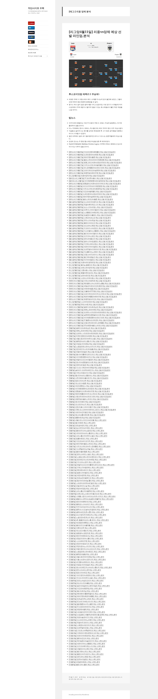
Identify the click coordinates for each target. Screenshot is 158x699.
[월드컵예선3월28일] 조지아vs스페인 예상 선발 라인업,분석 (90, 236)
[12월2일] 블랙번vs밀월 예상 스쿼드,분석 (83, 554)
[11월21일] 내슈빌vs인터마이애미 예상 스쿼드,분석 (87, 612)
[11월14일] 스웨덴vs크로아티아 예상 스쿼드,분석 (86, 625)
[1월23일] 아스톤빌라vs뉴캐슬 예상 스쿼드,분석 (86, 449)
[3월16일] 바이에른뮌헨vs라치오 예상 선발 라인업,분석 (88, 357)
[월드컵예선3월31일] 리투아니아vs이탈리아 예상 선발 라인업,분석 (92, 210)
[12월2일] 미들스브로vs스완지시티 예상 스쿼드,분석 (87, 559)
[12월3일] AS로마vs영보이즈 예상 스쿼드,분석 (85, 544)
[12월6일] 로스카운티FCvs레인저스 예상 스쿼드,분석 (87, 515)
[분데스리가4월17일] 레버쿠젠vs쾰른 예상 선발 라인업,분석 (90, 157)
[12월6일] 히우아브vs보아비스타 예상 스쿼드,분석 (86, 507)
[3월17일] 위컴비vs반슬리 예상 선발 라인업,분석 (86, 352)
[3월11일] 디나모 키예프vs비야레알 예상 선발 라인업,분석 (89, 367)
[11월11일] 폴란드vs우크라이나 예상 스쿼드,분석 (86, 654)
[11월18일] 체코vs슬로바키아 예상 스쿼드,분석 (85, 617)
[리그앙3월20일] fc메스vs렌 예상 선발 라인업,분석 (86, 304)
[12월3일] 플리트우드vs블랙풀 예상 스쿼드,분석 (86, 525)
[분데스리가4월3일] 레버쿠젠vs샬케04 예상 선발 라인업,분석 (90, 197)
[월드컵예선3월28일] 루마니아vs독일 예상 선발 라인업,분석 (90, 220)
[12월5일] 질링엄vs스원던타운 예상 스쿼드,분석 (86, 533)
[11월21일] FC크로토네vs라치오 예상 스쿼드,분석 (86, 607)
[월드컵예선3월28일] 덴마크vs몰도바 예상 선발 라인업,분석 (90, 239)
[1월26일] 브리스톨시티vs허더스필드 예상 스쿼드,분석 (88, 436)
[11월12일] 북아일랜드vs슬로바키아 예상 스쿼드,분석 (88, 641)
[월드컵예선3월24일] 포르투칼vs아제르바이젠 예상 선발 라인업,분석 (93, 249)
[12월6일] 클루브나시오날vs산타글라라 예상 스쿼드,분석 (89, 509)
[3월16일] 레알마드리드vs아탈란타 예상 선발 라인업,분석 (89, 360)
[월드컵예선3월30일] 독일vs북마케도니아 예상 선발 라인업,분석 (91, 204)
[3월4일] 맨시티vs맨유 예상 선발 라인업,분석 (84, 402)
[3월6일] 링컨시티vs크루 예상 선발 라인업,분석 (85, 381)
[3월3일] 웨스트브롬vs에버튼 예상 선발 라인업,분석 (87, 415)
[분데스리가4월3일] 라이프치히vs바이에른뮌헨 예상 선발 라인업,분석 (93, 186)
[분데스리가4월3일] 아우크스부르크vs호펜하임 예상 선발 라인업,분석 (93, 189)
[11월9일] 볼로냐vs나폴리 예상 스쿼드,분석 (84, 664)
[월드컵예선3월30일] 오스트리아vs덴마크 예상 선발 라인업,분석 (91, 202)
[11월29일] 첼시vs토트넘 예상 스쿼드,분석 (84, 591)
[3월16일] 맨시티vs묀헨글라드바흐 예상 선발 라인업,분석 (89, 362)
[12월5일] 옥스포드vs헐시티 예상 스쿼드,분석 (85, 530)
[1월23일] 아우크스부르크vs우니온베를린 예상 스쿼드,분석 (89, 446)
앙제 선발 (79, 679)
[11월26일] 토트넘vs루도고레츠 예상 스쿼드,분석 (86, 599)
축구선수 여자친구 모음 (35, 56)
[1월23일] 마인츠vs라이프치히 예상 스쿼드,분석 (86, 441)
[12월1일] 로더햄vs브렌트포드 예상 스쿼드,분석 (86, 562)
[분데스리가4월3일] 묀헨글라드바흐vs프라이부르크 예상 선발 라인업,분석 (95, 183)
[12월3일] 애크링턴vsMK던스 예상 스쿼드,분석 (85, 523)
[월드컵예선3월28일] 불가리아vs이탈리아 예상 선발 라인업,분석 (91, 233)
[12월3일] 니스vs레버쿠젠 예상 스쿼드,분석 (84, 541)
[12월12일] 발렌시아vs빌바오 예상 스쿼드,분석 (85, 473)
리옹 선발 (91, 677)
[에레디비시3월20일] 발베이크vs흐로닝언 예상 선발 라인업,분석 (91, 307)
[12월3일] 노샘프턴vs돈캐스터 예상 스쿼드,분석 (86, 517)
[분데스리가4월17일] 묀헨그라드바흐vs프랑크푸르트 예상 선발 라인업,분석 (95, 162)
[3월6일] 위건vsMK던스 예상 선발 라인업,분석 (85, 386)
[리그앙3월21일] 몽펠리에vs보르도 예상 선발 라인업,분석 (89, 273)
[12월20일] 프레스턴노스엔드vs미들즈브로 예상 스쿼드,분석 (90, 494)
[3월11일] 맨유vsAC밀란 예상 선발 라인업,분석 (85, 365)
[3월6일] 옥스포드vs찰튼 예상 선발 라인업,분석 (85, 383)
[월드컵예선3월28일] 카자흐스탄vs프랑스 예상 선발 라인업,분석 (91, 244)
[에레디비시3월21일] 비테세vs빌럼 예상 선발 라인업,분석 (89, 289)
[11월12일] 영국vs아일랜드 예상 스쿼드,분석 (84, 659)
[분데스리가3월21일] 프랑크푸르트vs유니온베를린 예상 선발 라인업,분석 (94, 323)
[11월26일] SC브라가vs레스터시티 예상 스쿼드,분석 (87, 601)
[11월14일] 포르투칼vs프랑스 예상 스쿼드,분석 (85, 628)
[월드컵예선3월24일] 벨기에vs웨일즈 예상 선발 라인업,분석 (90, 257)
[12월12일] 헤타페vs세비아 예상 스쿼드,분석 (84, 470)
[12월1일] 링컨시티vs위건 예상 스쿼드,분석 (84, 573)
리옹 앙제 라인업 (106, 677)
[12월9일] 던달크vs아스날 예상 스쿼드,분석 (84, 486)
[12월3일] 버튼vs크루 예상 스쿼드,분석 (82, 528)
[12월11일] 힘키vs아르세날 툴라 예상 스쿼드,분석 (86, 480)
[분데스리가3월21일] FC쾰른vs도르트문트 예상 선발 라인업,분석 (91, 320)
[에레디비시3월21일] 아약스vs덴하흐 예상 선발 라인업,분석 (90, 281)
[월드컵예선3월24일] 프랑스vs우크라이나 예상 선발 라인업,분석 (91, 254)
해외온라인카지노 (33, 49)
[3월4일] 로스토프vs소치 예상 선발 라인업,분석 (85, 404)
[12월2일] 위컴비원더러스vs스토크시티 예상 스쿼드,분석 (89, 549)
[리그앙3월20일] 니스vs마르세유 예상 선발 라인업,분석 (88, 302)
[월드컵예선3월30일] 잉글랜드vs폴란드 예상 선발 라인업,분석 (90, 215)
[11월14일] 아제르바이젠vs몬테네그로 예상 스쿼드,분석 (88, 633)
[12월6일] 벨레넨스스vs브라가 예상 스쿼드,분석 (86, 504)
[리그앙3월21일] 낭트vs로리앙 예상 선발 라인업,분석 (87, 275)
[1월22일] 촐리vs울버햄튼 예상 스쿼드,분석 (84, 452)
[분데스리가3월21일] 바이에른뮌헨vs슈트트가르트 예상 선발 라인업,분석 (94, 317)
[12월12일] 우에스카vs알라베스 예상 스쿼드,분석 (86, 467)
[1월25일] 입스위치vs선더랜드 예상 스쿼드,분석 (86, 428)
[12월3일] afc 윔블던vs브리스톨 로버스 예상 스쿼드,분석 (89, 520)
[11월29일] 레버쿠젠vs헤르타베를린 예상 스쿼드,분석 (88, 596)
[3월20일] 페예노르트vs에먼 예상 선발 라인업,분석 (87, 331)
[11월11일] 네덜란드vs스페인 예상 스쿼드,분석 (85, 649)
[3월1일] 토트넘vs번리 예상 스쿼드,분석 (83, 425)
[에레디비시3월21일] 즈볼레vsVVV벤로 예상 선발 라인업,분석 (90, 291)
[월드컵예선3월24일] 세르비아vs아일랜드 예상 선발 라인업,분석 (91, 247)
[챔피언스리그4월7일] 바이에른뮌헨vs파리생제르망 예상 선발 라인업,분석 (95, 181)
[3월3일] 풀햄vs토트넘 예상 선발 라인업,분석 (84, 417)
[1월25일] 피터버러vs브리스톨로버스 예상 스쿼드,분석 (88, 433)
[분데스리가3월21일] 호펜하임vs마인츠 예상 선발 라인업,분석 (90, 299)
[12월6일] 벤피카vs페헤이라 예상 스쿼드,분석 (85, 501)
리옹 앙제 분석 (116, 677)
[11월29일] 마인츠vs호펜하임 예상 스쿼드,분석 (85, 588)
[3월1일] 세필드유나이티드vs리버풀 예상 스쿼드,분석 (87, 420)
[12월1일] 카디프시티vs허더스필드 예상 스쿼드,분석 (87, 578)
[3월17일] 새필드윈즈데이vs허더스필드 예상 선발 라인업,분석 (90, 338)
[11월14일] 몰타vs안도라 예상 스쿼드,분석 (84, 638)
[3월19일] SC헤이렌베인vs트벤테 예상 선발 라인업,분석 (88, 336)
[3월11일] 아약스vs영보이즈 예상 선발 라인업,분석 (87, 373)
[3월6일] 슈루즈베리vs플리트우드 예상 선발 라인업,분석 (88, 378)
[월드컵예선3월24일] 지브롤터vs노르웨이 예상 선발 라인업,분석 (91, 252)
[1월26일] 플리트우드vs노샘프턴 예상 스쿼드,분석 (86, 430)
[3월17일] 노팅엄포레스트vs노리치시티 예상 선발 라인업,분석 (90, 346)
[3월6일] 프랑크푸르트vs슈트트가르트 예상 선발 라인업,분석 (90, 396)
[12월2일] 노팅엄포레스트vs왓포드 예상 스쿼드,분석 (87, 551)
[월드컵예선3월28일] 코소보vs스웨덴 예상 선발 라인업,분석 (90, 225)
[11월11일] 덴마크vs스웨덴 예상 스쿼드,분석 (84, 657)
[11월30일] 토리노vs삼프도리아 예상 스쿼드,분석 (86, 580)
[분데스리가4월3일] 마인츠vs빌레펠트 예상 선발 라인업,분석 (90, 191)
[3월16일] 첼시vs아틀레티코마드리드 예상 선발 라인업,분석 (90, 354)
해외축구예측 (32, 53)
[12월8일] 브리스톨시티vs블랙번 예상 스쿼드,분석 (86, 491)
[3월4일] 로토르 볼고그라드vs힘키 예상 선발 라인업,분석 (89, 407)
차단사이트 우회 (36, 8)
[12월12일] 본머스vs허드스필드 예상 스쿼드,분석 (86, 454)
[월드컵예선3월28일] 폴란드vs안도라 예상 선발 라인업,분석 (90, 223)
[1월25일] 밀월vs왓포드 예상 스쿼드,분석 (83, 438)
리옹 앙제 (97, 677)
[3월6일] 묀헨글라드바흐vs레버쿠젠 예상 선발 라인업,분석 (89, 391)
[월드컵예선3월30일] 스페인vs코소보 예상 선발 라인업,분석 (90, 218)
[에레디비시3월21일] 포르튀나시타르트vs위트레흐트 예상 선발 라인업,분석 (95, 312)
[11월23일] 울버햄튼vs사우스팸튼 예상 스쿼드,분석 (87, 604)
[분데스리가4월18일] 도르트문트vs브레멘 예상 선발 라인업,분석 (91, 154)
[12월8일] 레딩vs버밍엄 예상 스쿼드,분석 (83, 488)
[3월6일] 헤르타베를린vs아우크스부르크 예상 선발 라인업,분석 (91, 394)
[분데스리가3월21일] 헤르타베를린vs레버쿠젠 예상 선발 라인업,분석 (93, 296)
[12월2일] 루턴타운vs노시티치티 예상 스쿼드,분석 (86, 546)
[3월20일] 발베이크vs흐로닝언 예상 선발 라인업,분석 (87, 328)
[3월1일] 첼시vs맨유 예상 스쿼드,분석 (82, 423)
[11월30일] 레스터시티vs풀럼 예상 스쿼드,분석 (85, 583)
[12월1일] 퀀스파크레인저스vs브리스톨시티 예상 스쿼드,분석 (90, 567)
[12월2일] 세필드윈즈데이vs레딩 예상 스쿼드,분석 (86, 557)
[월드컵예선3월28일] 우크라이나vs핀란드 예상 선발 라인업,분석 (91, 228)
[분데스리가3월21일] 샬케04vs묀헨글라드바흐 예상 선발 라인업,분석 (93, 315)
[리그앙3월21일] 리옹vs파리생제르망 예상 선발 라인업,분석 (90, 262)
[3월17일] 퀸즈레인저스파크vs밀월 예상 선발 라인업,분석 (89, 349)
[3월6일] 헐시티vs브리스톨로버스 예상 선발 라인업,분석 (88, 375)
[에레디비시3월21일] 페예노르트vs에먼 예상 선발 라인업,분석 (90, 310)
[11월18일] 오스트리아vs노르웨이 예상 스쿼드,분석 (87, 620)
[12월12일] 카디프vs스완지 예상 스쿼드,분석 (84, 462)
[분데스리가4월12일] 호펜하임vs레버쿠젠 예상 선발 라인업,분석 (91, 173)
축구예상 (83, 677)
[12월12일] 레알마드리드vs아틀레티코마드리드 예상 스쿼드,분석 (91, 465)
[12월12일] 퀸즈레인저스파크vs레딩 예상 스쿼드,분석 (88, 459)
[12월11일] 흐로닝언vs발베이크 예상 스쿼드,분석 (86, 478)
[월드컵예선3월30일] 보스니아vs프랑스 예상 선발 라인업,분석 (90, 207)
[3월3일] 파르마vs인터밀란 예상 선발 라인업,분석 (86, 412)
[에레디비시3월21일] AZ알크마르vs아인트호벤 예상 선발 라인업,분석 (93, 286)
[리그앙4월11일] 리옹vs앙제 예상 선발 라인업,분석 (95, 34)
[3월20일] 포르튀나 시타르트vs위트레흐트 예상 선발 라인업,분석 (91, 333)
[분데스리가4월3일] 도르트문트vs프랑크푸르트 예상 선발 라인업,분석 (93, 194)
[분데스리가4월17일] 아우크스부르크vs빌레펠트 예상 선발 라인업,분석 (94, 165)
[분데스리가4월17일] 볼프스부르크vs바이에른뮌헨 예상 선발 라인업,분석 (94, 160)
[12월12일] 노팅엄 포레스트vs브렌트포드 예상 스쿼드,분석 (89, 457)
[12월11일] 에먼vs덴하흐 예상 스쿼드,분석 (84, 475)
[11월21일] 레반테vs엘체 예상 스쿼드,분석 (84, 609)
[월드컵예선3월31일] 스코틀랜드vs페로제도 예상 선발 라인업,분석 (92, 212)
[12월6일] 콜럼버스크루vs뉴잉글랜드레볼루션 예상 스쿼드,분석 (91, 499)
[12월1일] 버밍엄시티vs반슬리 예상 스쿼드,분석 (86, 565)
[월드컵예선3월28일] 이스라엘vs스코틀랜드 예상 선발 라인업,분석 (92, 231)
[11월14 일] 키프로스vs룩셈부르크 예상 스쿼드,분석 (87, 630)
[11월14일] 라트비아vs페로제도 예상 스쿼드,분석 (86, 636)
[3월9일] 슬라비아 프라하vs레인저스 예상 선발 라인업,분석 (89, 370)
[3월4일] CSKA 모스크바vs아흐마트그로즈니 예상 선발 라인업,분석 (92, 410)
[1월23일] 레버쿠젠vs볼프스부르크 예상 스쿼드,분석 (87, 444)
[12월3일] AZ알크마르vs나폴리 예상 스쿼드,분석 (86, 538)
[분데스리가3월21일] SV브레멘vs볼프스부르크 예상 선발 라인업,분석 (93, 325)
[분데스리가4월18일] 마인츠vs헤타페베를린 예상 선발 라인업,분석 (92, 152)
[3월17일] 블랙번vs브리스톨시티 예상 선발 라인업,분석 (88, 341)
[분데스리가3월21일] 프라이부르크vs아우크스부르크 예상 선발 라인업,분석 (95, 294)
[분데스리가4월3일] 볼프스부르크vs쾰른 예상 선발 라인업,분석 (91, 199)
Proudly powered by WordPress (79, 695)
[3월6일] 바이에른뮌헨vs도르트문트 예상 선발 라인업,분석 (89, 388)
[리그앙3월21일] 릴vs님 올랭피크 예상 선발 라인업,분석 (88, 265)
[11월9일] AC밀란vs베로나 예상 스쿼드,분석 (84, 662)
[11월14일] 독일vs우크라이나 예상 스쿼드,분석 (85, 622)
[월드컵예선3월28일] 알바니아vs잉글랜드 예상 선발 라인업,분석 (91, 241)
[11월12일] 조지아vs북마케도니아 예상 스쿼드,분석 (87, 646)
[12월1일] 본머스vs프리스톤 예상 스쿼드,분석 (85, 570)
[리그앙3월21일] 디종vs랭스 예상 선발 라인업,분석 (87, 270)
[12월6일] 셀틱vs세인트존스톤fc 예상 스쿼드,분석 (86, 512)
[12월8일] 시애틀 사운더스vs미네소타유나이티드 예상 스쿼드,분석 (92, 496)
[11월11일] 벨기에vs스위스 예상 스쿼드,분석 (84, 651)
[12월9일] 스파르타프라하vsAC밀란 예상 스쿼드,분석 (87, 483)
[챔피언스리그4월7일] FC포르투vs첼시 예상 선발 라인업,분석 (90, 178)
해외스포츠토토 (32, 46)
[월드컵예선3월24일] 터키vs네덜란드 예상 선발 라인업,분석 (90, 260)
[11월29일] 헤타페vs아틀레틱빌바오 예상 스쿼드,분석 (88, 594)
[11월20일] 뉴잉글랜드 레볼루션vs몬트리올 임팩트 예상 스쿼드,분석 (93, 615)
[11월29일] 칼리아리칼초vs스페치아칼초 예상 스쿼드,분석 (89, 586)
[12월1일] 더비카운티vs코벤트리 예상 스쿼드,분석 (86, 575)
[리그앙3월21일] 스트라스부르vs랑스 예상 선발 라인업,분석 (90, 278)
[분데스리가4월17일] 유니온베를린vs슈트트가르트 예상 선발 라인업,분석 (94, 168)
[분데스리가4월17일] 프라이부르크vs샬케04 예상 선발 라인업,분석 (92, 170)
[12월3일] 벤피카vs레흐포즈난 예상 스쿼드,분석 (86, 536)
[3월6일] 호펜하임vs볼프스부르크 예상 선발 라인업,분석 (88, 399)
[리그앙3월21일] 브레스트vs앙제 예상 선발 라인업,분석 (88, 267)
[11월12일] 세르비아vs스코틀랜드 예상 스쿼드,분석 (87, 643)
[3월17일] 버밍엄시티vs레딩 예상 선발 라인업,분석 (87, 344)
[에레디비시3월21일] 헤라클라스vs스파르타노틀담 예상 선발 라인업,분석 (94, 283)
